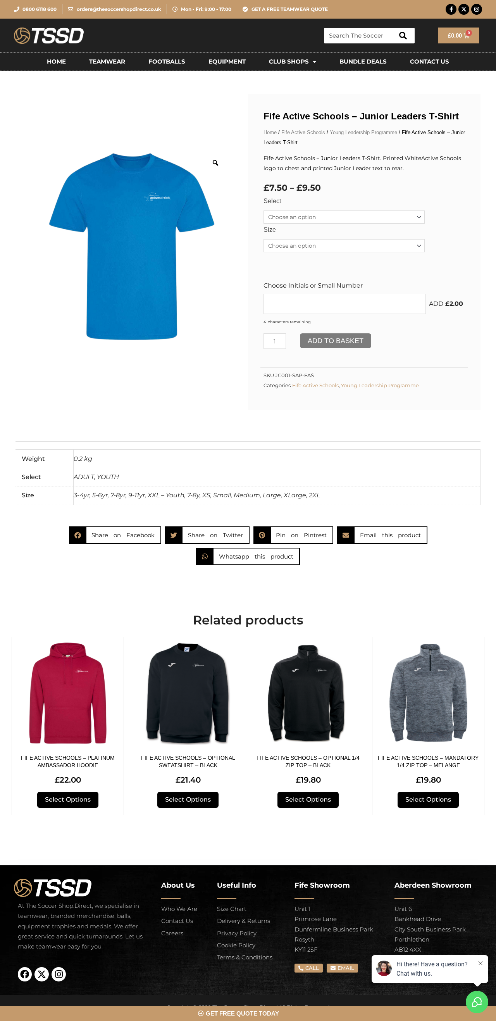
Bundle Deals (363, 61)
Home (56, 61)
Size (270, 229)
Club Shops (289, 61)
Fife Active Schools (303, 132)
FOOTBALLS (166, 61)
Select (272, 201)
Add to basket (335, 341)
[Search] (403, 35)
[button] (115, 535)
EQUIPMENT (227, 61)
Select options (68, 799)
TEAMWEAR (107, 61)
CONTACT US (429, 61)
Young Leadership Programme (363, 132)
